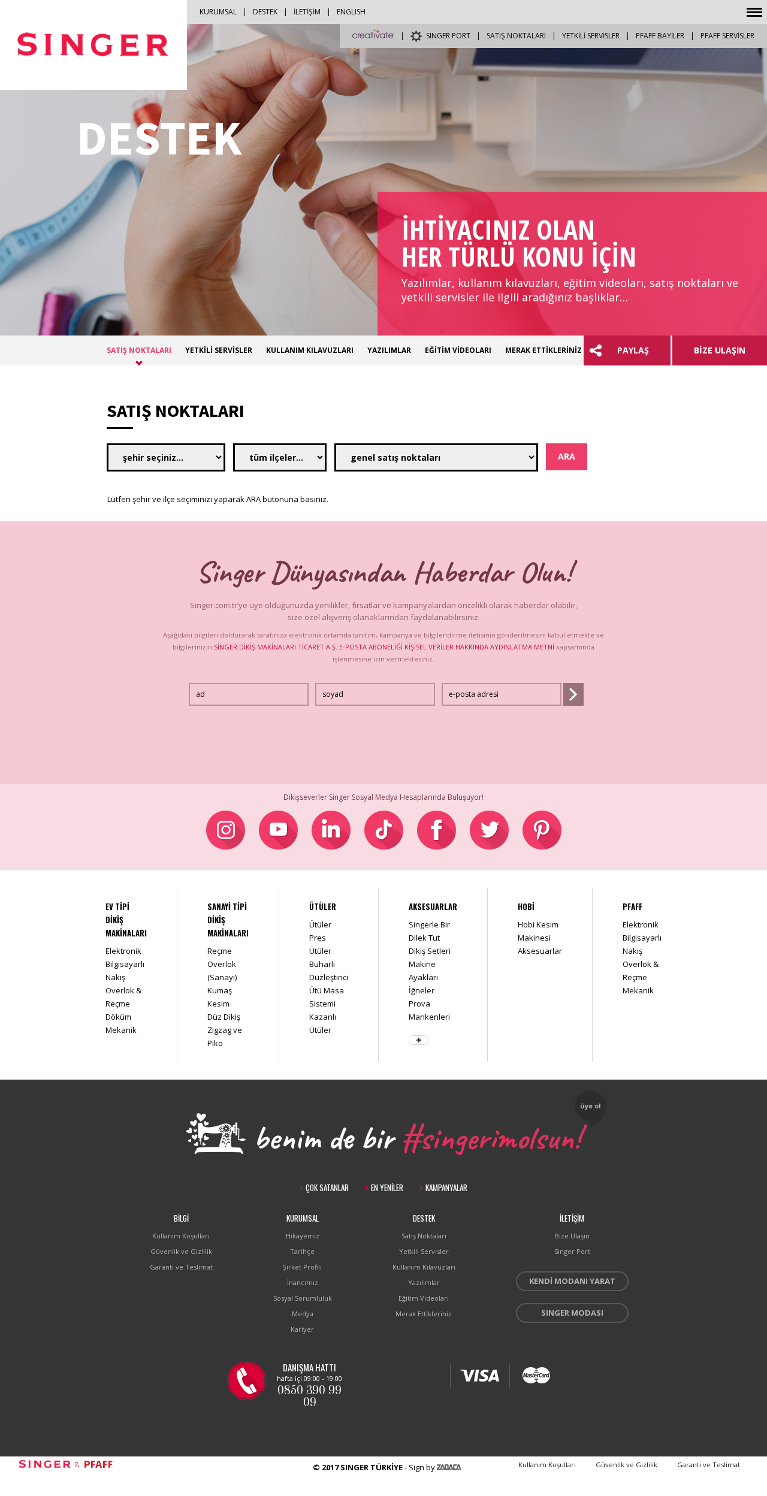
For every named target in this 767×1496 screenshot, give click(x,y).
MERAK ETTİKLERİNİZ (543, 350)
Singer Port (572, 1251)
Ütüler (320, 924)
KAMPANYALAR (446, 1187)
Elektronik (123, 950)
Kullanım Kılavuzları (423, 1266)
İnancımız (302, 1282)
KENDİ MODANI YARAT (572, 1281)
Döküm (118, 1016)
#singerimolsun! (491, 1136)
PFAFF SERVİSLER (727, 36)
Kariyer (302, 1329)
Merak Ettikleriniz (423, 1313)
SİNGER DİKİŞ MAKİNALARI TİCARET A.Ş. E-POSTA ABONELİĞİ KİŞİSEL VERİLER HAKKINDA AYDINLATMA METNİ (384, 646)
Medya (302, 1313)
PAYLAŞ (633, 350)
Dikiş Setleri (430, 950)
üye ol (590, 1105)
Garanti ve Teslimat (181, 1266)
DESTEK (265, 12)
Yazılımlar (424, 1282)
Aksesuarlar (540, 950)
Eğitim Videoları (423, 1297)
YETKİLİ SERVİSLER (591, 36)
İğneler (421, 990)
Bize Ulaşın (572, 1235)
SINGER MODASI (572, 1312)
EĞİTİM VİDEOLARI (458, 350)
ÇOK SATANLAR (327, 1187)
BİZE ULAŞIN (719, 350)
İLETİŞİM (307, 12)
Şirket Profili (302, 1266)
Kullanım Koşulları (181, 1235)
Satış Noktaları (423, 1235)
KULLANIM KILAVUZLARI (310, 350)
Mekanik (121, 1029)
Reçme (219, 950)
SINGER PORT (448, 36)
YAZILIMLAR (389, 350)
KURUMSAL (218, 12)
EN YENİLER (387, 1187)
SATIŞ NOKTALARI (516, 36)
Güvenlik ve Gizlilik (181, 1251)
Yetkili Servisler (424, 1251)
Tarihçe (302, 1251)
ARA (566, 456)
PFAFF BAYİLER (660, 36)
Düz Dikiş (223, 1016)
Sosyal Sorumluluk (302, 1297)
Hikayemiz (302, 1235)
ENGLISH (351, 12)
